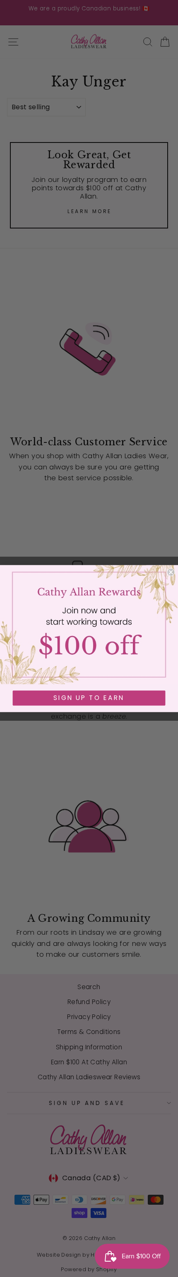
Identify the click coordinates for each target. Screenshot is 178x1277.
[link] (89, 624)
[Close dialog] (171, 572)
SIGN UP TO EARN (88, 697)
